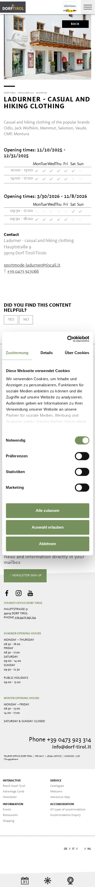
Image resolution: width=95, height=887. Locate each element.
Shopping (8, 821)
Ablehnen (47, 544)
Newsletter (10, 797)
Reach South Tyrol (14, 786)
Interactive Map (60, 797)
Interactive (12, 780)
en (81, 848)
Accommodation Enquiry (65, 815)
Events (7, 809)
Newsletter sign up (26, 575)
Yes (11, 320)
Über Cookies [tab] (77, 353)
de (65, 848)
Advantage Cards (13, 791)
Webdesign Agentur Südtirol (10, 849)
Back (75, 24)
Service (55, 780)
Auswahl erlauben (48, 527)
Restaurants (10, 815)
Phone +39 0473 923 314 (60, 740)
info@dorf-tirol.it (71, 747)
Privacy (39, 756)
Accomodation (62, 804)
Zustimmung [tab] (17, 353)
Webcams (56, 791)
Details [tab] (47, 353)
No (26, 320)
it (73, 848)
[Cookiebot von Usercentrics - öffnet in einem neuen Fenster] (67, 339)
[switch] (82, 456)
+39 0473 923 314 (25, 617)
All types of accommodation (67, 809)
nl (89, 848)
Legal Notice (54, 756)
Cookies (69, 756)
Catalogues (57, 786)
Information (13, 804)
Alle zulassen (47, 510)
